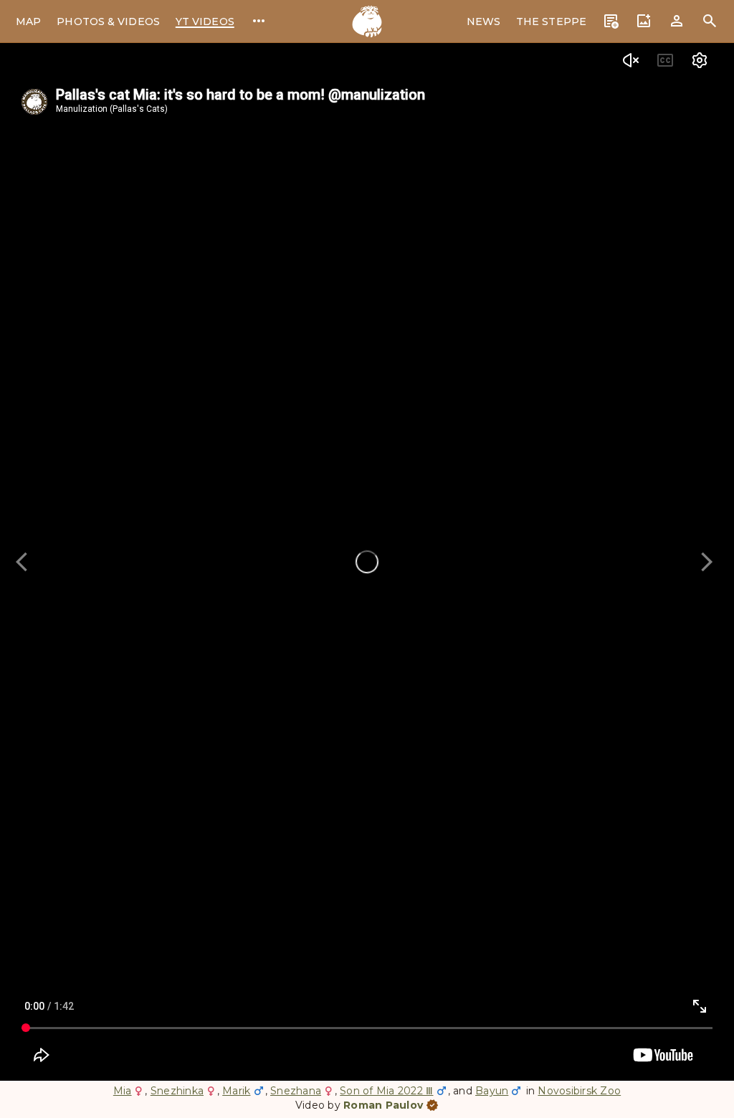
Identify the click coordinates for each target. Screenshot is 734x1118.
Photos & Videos (108, 21)
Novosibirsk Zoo (579, 1090)
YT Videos (205, 21)
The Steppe (551, 21)
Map (28, 21)
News (483, 21)
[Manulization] (367, 21)
